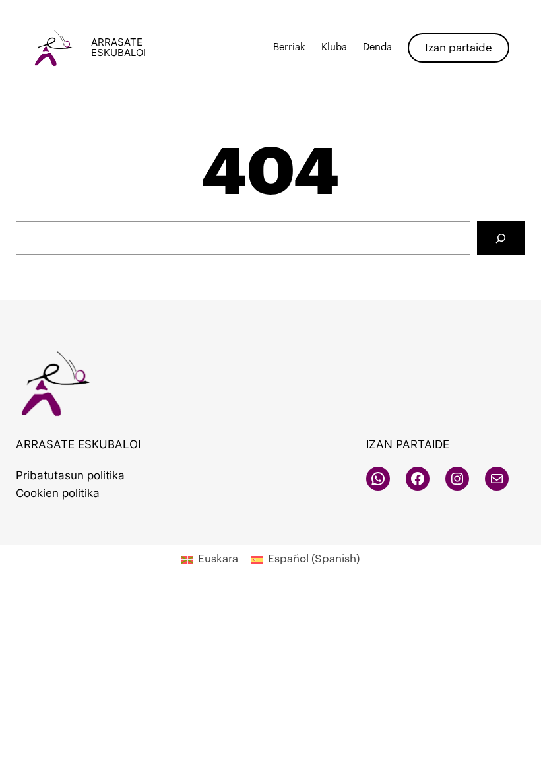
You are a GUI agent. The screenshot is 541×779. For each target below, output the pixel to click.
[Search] (501, 238)
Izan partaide (458, 47)
